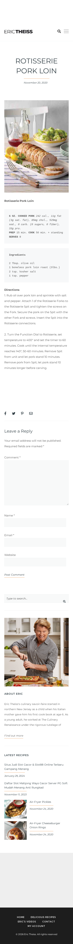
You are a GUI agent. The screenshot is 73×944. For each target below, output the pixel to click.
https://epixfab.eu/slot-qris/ (21, 866)
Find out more (13, 735)
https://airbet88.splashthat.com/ (22, 14)
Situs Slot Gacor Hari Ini (20, 401)
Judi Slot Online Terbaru (21, 390)
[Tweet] (13, 414)
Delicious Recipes (43, 917)
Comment (12, 457)
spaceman (11, 888)
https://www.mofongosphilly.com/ (23, 8)
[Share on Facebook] (5, 414)
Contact (48, 921)
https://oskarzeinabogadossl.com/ (26, 877)
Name (9, 515)
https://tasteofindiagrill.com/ (36, 2)
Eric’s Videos (27, 921)
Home (21, 917)
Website (10, 555)
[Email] (31, 414)
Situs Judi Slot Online (19, 379)
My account (36, 926)
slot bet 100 (8, 2)
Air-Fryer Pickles (40, 802)
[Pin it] (22, 414)
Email (9, 535)
